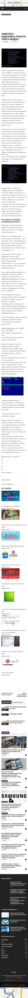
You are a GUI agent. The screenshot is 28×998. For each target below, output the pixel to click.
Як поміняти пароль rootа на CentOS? (17, 722)
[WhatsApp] (20, 45)
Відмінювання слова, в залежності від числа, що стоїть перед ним (18, 929)
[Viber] (13, 45)
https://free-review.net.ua (16, 984)
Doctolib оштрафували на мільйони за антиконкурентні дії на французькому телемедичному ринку (18, 900)
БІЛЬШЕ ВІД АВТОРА (17, 702)
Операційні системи (10, 12)
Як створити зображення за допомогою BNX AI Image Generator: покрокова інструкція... (11, 836)
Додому (3, 12)
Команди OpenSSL (16, 714)
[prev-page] (2, 728)
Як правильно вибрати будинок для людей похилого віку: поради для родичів (13, 846)
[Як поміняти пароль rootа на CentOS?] (5, 722)
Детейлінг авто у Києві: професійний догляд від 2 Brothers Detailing (11, 865)
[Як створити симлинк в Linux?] (5, 708)
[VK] (6, 45)
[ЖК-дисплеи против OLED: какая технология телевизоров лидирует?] (14, 742)
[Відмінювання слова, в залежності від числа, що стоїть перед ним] (5, 929)
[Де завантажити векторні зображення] (5, 922)
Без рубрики (4, 747)
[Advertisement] (14, 24)
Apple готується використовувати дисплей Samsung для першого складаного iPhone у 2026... (11, 774)
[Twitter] (9, 45)
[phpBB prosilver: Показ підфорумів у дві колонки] (5, 914)
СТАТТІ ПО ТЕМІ (6, 702)
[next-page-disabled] (5, 728)
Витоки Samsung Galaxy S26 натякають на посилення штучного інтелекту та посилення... (11, 806)
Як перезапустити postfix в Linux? (7, 694)
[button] (2, 9)
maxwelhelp (5, 41)
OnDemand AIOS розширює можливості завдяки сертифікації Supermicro (11, 783)
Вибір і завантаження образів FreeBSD (22, 695)
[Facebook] (2, 45)
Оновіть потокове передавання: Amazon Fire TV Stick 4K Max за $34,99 (13, 816)
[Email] (23, 45)
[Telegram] (16, 45)
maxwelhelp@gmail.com (18, 980)
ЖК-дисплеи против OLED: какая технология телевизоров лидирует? (13, 751)
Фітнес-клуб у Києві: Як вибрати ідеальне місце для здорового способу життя (12, 825)
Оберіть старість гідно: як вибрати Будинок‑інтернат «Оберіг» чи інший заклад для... (13, 855)
